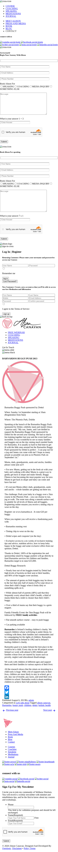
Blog (10, 739)
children (27, 705)
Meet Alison (13, 732)
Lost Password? (9, 281)
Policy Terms (29, 848)
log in (5, 278)
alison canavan (43, 703)
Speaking (12, 752)
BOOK (9, 26)
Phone (11, 804)
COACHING (12, 8)
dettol (34, 705)
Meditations (13, 754)
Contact (11, 742)
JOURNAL (11, 16)
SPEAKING (11, 11)
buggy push (18, 705)
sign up (6, 314)
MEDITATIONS (13, 13)
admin (31, 700)
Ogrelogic (6, 848)
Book (10, 737)
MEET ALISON (13, 21)
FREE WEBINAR (16, 332)
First (36, 818)
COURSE (10, 6)
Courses (11, 747)
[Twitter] (29, 692)
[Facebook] (29, 687)
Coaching (12, 749)
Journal (11, 757)
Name (15, 815)
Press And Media (15, 734)
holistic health (44, 705)
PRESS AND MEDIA (16, 23)
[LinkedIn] (29, 696)
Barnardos (6, 705)
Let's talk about (22, 703)
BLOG (9, 28)
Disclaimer (17, 848)
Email (15, 820)
